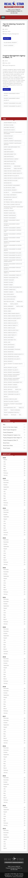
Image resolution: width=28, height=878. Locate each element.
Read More (7, 38)
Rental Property (6, 448)
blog (4, 424)
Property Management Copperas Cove (11, 435)
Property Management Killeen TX (10, 440)
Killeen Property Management (11, 33)
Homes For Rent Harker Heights (10, 427)
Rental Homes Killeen (8, 445)
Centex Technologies (18, 876)
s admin (6, 29)
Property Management (10, 65)
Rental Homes (6, 443)
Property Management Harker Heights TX (12, 437)
